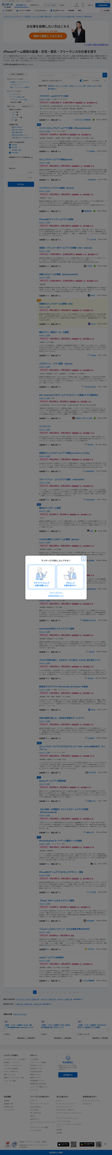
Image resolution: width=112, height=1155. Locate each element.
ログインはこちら (56, 592)
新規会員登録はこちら (56, 596)
